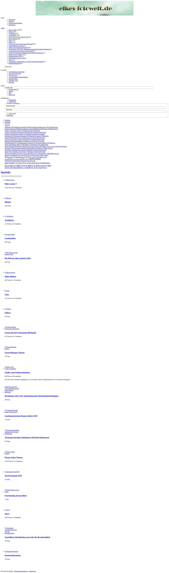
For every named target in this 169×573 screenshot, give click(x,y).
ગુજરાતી (19, 161)
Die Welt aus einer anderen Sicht (19, 37)
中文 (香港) (41, 166)
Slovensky (13, 150)
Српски (41, 155)
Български (30, 153)
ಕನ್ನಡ (10, 163)
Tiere (10, 40)
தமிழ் (30, 161)
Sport (10, 60)
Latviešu (37, 141)
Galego (24, 139)
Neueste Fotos (13, 75)
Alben (3, 28)
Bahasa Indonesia (17, 129)
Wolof (39, 152)
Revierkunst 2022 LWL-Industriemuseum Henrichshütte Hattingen (29, 49)
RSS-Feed (12, 95)
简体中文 (25, 168)
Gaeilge (11, 139)
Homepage (12, 19)
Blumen (11, 32)
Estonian (28, 136)
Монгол (12, 155)
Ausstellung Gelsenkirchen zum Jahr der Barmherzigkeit (26, 61)
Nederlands (39, 145)
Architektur (12, 33)
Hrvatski (37, 139)
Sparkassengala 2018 (15, 56)
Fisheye (11, 42)
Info (10, 93)
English (39, 132)
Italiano (24, 141)
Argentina (29, 127)
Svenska (40, 150)
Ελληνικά (13, 153)
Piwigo (11, 571)
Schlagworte (12, 89)
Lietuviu (35, 143)
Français (24, 138)
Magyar (48, 143)
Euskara (42, 136)
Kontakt (11, 21)
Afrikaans (13, 127)
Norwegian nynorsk (41, 146)
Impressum (12, 25)
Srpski (27, 150)
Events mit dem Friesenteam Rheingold (21, 44)
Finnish (11, 138)
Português (13, 148)
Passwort (9, 109)
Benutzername (10, 106)
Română (28, 148)
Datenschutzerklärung (15, 23)
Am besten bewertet (15, 73)
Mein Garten (12, 30)
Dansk (34, 131)
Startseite (5, 172)
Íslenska (11, 141)
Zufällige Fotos (13, 80)
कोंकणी (35, 159)
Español (38, 134)
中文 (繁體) (22, 166)
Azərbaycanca (47, 127)
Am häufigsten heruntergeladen (18, 77)
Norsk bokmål (16, 146)
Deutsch (12, 132)
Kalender (11, 82)
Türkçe (28, 152)
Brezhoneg (49, 129)
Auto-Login (12, 113)
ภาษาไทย (23, 163)
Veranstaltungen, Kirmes (16, 46)
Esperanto (13, 136)
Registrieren (12, 100)
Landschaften (13, 35)
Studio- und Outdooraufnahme (18, 47)
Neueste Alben (13, 79)
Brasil (35, 129)
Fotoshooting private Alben (17, 58)
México (24, 145)
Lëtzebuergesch (16, 143)
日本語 (11, 168)
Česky (22, 131)
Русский (27, 155)
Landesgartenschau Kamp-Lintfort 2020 (21, 51)
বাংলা (8, 161)
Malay (11, 145)
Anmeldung (12, 101)
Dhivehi (26, 132)
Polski (61, 146)
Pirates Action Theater (15, 54)
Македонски (49, 153)
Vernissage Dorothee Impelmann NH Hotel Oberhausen (26, 53)
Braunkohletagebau (15, 63)
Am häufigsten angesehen (17, 72)
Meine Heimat (13, 39)
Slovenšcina (44, 148)
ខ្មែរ (9, 166)
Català (11, 131)
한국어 (40, 168)
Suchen (11, 91)
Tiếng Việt (13, 152)
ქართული (41, 163)
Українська (14, 157)
